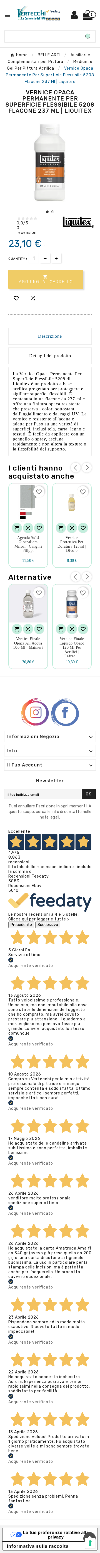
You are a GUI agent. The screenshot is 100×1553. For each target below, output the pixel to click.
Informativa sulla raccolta (38, 1546)
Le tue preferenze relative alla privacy (55, 1535)
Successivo (48, 924)
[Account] (74, 17)
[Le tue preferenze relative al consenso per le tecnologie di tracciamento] (90, 1543)
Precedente (21, 924)
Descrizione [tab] (50, 336)
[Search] (88, 36)
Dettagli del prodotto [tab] (50, 355)
